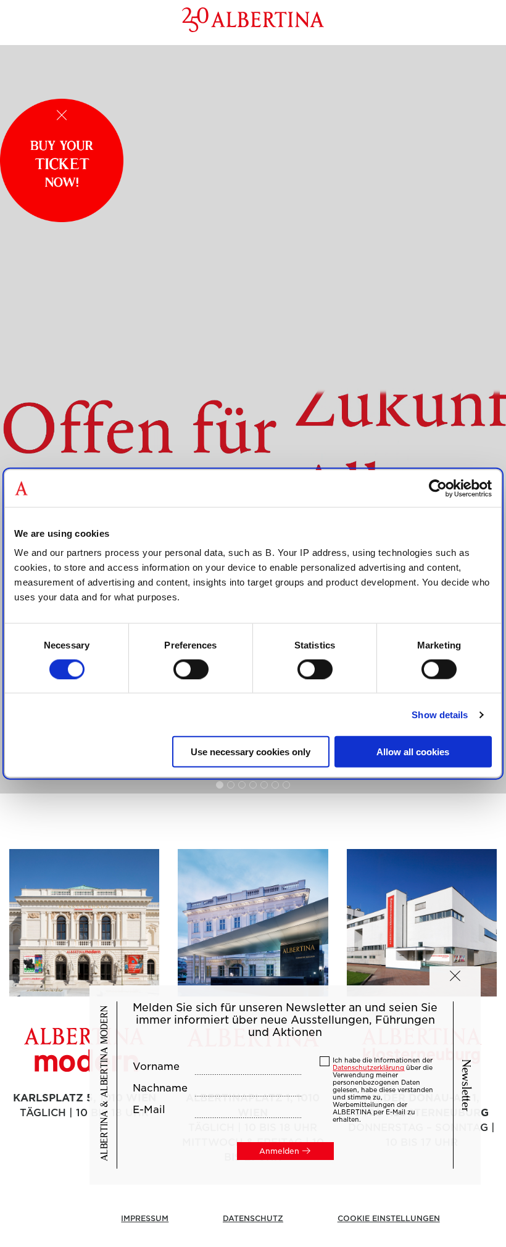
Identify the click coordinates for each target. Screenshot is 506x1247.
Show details (440, 714)
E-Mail (149, 1110)
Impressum (144, 1218)
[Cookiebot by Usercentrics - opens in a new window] (438, 488)
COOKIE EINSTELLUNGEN (389, 1218)
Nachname (160, 1088)
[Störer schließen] (61, 115)
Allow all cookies (412, 752)
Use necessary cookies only (250, 752)
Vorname (156, 1067)
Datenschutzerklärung (368, 1067)
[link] (253, 419)
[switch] (191, 669)
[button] (455, 975)
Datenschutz (253, 1218)
